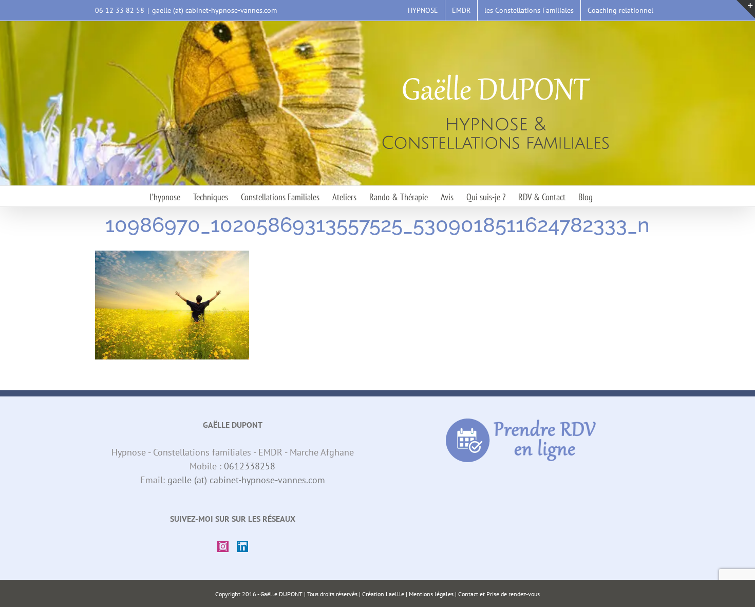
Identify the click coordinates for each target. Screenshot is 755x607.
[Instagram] (223, 546)
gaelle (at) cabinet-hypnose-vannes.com (214, 10)
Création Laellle (383, 594)
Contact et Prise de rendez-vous (499, 594)
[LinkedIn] (242, 546)
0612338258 (249, 466)
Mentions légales (431, 594)
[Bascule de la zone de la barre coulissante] (746, 9)
